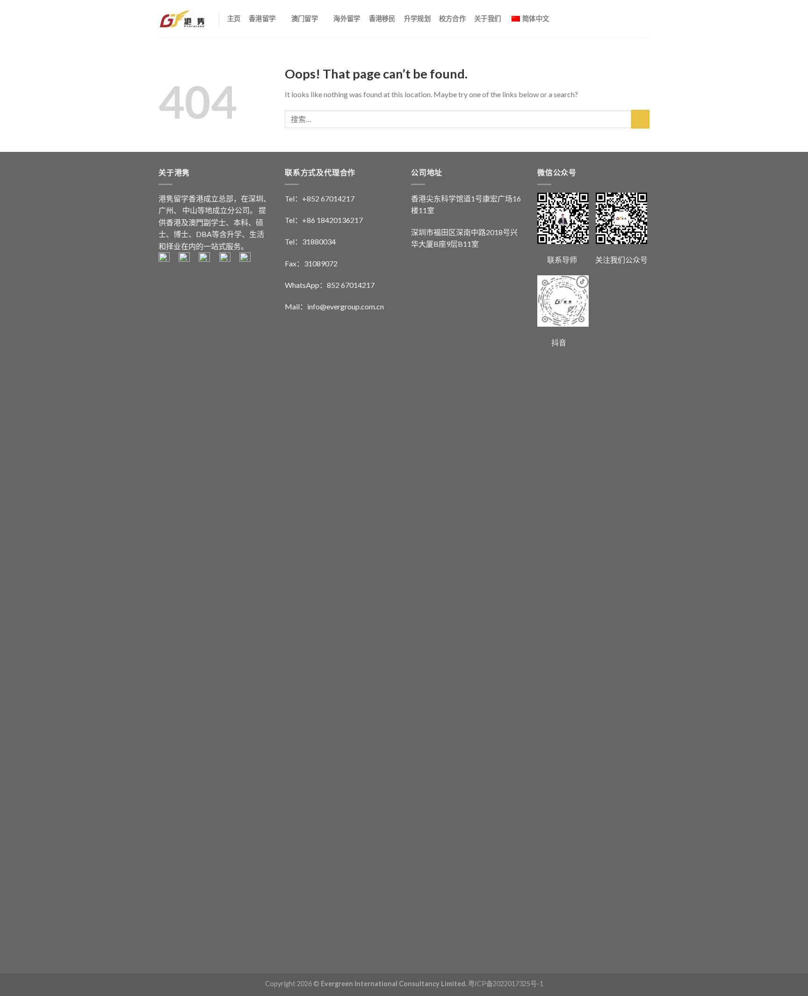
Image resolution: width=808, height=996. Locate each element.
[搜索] (645, 18)
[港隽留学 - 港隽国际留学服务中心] (182, 19)
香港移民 (382, 18)
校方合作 (452, 18)
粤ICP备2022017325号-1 (505, 984)
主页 (234, 18)
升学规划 (417, 18)
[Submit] (640, 119)
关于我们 (487, 18)
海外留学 (346, 18)
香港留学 (262, 18)
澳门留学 (304, 18)
